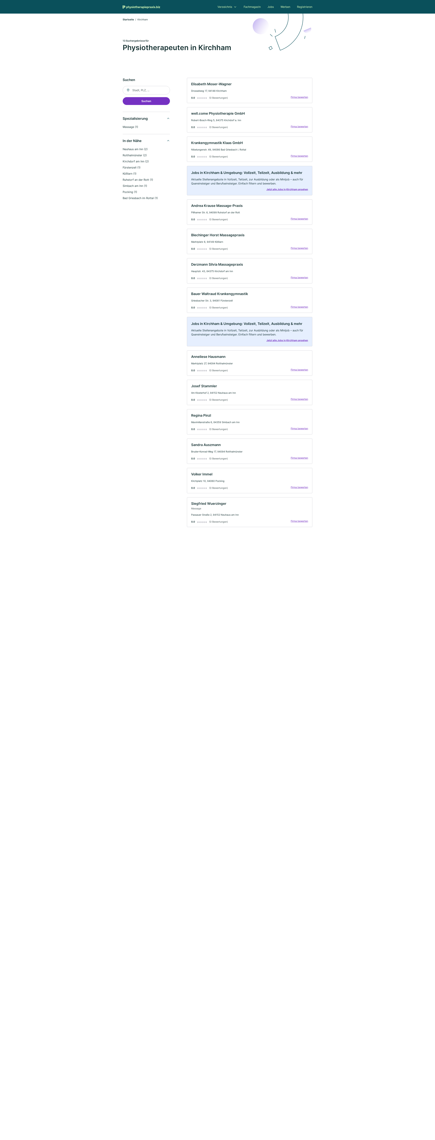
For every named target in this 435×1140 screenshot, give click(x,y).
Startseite (128, 19)
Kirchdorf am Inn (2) (136, 161)
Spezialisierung (135, 119)
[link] (249, 90)
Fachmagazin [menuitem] (252, 6)
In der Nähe (132, 141)
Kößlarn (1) (129, 173)
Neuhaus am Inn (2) (135, 149)
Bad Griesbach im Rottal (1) (140, 198)
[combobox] (146, 90)
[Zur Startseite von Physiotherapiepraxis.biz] (141, 7)
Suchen (146, 101)
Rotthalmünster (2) (135, 155)
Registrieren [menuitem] (304, 6)
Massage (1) (130, 127)
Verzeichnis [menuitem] (225, 6)
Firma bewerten (299, 97)
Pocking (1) (130, 192)
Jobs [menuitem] (270, 6)
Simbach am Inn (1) (135, 186)
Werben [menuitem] (285, 6)
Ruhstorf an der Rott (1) (138, 179)
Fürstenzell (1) (132, 167)
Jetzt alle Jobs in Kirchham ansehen (287, 189)
